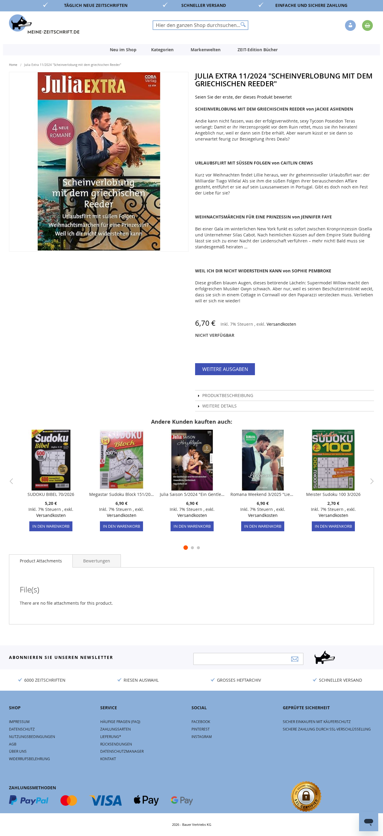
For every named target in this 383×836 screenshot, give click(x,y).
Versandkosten (281, 324)
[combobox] (200, 25)
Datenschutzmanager (122, 751)
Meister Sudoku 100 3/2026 (333, 494)
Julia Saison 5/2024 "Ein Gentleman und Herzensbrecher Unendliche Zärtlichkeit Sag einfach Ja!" (192, 494)
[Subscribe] (294, 659)
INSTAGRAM (202, 736)
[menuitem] (123, 49)
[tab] (41, 561)
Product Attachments (41, 561)
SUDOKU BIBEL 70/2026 (51, 494)
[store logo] (44, 24)
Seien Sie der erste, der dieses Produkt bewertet (243, 97)
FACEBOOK (201, 721)
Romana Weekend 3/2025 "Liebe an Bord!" (262, 494)
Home (13, 65)
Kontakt (108, 758)
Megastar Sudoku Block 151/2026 (121, 494)
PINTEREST (201, 729)
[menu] (191, 49)
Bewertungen (96, 561)
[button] (351, 26)
